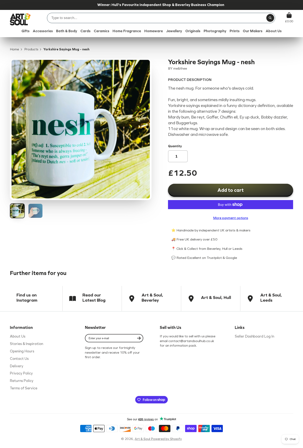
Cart (289, 17)
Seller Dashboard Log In (254, 336)
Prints (235, 31)
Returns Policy (21, 381)
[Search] (270, 18)
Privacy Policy (21, 373)
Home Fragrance (127, 31)
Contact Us (19, 359)
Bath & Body (66, 31)
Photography (215, 31)
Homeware (153, 31)
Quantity (175, 146)
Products (31, 49)
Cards (85, 31)
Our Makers (252, 31)
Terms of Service (23, 388)
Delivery (16, 366)
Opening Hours (22, 351)
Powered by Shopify (166, 439)
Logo (20, 17)
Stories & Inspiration (26, 344)
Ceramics (101, 31)
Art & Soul (143, 439)
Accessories (43, 31)
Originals (192, 31)
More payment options (230, 218)
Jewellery (174, 31)
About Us (17, 336)
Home (14, 49)
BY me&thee (177, 68)
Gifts (25, 31)
